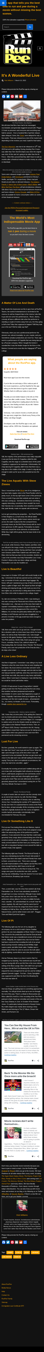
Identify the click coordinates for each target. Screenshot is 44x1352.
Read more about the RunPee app (22, 290)
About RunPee (7, 1284)
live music (35, 1252)
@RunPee (5, 1194)
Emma (17, 192)
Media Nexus (6, 1288)
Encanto (23, 192)
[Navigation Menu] (39, 48)
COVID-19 (18, 1252)
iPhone (27, 20)
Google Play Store (28, 434)
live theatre (7, 1256)
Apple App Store (15, 434)
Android (33, 20)
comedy (10, 1252)
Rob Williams (8, 80)
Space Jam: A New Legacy (17, 184)
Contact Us (6, 1295)
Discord (14, 1194)
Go (30, 27)
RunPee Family (7, 1299)
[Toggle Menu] (3, 3)
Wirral (22, 490)
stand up (17, 1256)
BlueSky (21, 1194)
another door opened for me (16, 704)
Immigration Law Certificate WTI (13, 1306)
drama (26, 1252)
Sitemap (4, 1302)
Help (3, 1291)
